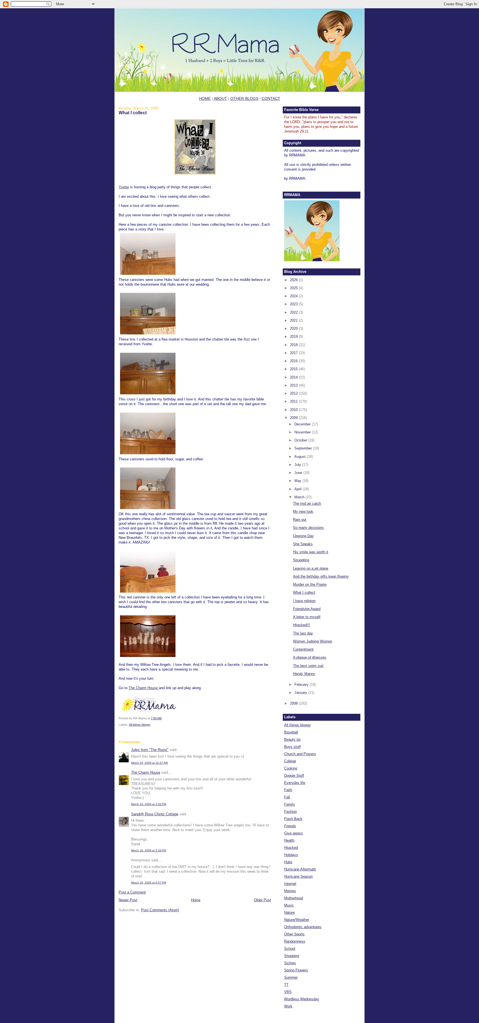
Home (195, 900)
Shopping (291, 956)
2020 (294, 328)
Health (289, 840)
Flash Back (293, 819)
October (301, 440)
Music (289, 905)
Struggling (301, 560)
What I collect (133, 112)
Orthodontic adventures (303, 927)
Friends (290, 826)
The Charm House (144, 688)
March (299, 497)
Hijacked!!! (301, 625)
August (300, 457)
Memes (290, 891)
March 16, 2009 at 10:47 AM (149, 762)
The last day (303, 633)
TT (286, 985)
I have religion (304, 601)
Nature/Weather (296, 920)
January (301, 693)
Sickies (290, 963)
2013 (294, 385)
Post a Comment (132, 892)
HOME (205, 98)
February (302, 684)
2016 (294, 361)
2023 (294, 304)
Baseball (291, 732)
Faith (288, 790)
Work (288, 1006)
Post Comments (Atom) (160, 910)
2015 (294, 369)
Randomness (294, 941)
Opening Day (303, 536)
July (298, 465)
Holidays (291, 855)
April (298, 489)
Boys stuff (292, 747)
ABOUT (220, 98)
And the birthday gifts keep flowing (320, 576)
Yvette (124, 187)
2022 (294, 312)
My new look (303, 511)
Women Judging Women (312, 641)
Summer (291, 977)
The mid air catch (307, 503)
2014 (294, 377)
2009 (294, 418)
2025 (294, 288)
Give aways (293, 833)
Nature (289, 912)
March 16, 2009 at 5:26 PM (148, 850)
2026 (294, 280)
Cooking (290, 768)
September (303, 448)
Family (289, 804)
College (290, 761)
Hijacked (291, 848)
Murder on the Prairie (310, 584)
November (303, 432)
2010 (294, 410)
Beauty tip (292, 739)
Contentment (303, 649)
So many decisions (308, 528)
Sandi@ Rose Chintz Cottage (154, 814)
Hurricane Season (298, 876)
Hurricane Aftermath (300, 869)
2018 (294, 345)
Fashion (290, 811)
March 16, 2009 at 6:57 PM (148, 882)
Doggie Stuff (294, 775)
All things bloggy (140, 724)
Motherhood (293, 898)
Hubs (288, 862)
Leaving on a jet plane (310, 568)
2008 (294, 703)
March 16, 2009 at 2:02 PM (148, 804)
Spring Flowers (296, 970)
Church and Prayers (300, 754)
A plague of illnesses (309, 657)
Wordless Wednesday (301, 999)
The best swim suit (308, 666)
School (289, 948)
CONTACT (271, 98)
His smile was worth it (310, 552)
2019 (294, 336)
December (303, 424)
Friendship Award (306, 609)
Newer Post (128, 900)
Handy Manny (304, 674)
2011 (294, 401)
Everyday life (294, 783)
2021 (294, 320)
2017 (294, 353)
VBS (288, 992)
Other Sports (294, 934)
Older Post (262, 900)
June (298, 473)
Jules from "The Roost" (150, 750)
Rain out (299, 519)
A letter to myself (306, 617)
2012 (294, 393)
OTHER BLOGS (244, 98)
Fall (287, 797)
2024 (294, 296)
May (298, 481)
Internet (290, 884)
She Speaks (303, 544)
